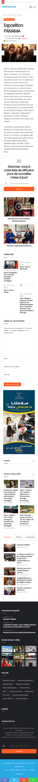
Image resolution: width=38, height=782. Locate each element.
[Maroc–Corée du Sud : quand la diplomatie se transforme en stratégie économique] (27, 484)
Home (6, 770)
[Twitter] (19, 774)
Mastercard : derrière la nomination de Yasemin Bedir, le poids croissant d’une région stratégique (11, 495)
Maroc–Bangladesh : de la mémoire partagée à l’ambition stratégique (11, 277)
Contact (31, 770)
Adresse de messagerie (12, 366)
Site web (7, 374)
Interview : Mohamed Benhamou (24, 589)
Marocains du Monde (16, 691)
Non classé (6, 695)
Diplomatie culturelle (9, 680)
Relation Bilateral (17, 15)
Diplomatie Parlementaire (25, 680)
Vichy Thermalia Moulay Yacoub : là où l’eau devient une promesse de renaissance (27, 519)
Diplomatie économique (23, 684)
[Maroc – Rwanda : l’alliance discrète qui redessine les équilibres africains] (7, 663)
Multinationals (29, 691)
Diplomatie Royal (8, 684)
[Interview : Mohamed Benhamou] (9, 591)
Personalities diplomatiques (20, 695)
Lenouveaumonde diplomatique (13, 36)
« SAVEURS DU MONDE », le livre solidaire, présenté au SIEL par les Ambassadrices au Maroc (25, 558)
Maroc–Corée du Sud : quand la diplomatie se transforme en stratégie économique (26, 495)
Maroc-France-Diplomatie (25, 268)
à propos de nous (15, 770)
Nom (6, 358)
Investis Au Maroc (24, 688)
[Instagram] (21, 774)
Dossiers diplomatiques (9, 688)
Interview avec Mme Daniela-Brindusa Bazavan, (24, 570)
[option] (19, 53)
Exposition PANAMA (23, 545)
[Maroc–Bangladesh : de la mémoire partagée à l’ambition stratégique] (11, 265)
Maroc (5, 691)
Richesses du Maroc (22, 698)
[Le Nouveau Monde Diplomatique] (9, 6)
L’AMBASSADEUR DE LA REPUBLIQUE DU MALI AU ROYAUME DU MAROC (24, 580)
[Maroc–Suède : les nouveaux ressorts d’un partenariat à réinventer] (30, 663)
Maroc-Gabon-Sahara (9, 291)
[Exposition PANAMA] (9, 548)
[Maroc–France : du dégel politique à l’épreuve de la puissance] (30, 656)
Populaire (7, 537)
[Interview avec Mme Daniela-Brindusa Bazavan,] (9, 571)
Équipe (25, 770)
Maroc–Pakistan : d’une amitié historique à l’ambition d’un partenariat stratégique (9, 520)
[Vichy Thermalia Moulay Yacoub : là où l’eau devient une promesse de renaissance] (27, 509)
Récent (19, 537)
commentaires (31, 537)
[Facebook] (16, 774)
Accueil (7, 15)
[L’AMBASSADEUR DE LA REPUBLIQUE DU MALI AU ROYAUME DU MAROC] (9, 581)
